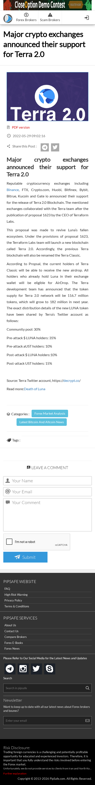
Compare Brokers (15, 637)
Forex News (12, 648)
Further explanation (15, 773)
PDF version (20, 127)
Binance (13, 190)
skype (54, 667)
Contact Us (11, 631)
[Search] (87, 688)
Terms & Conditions (16, 606)
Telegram (48, 148)
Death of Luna (34, 389)
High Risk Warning (16, 594)
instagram (28, 667)
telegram (14, 668)
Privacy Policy (13, 600)
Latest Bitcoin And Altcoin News (41, 422)
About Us (10, 625)
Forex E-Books (13, 643)
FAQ (7, 588)
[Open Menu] (87, 17)
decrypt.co (71, 380)
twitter (58, 147)
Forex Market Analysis (49, 413)
